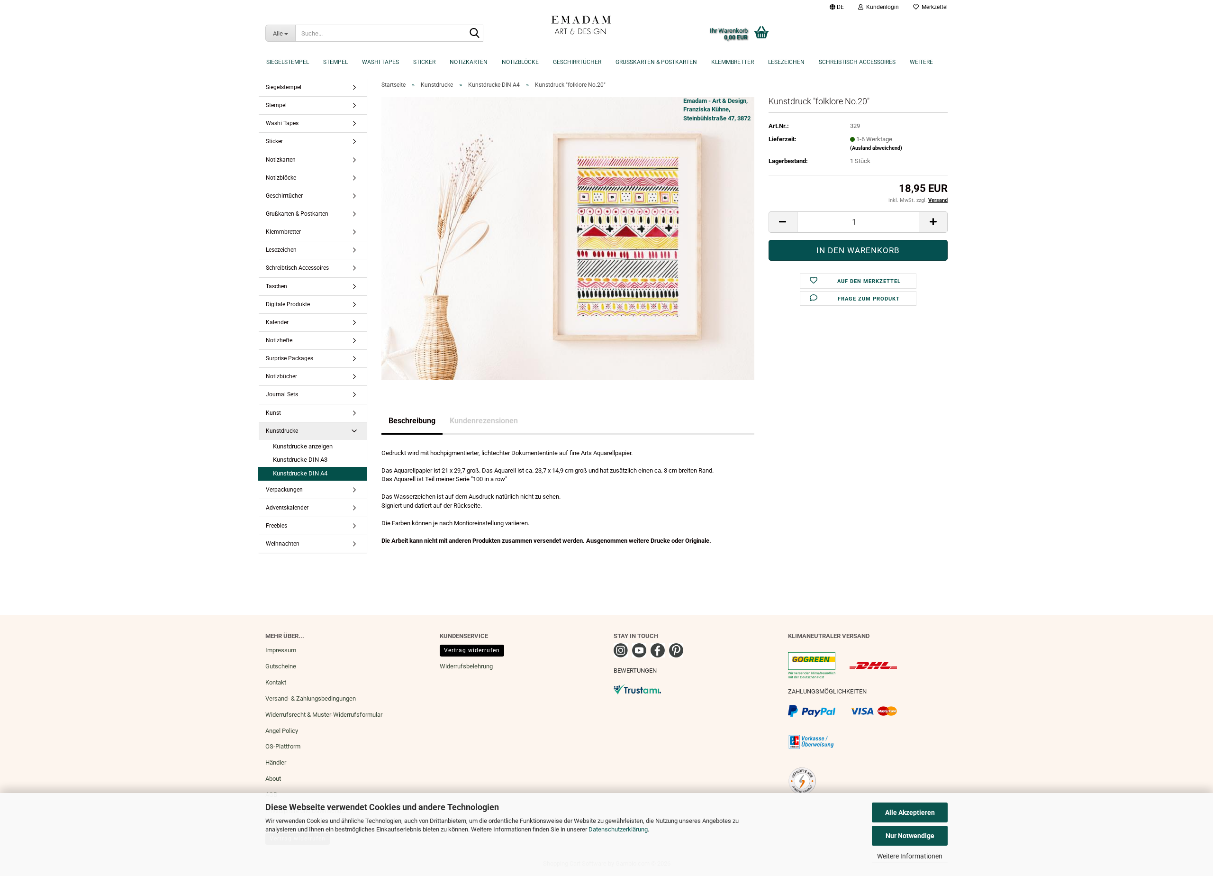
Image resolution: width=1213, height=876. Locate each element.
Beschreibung (412, 420)
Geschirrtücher (577, 62)
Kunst (273, 413)
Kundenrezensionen (484, 420)
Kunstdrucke (282, 431)
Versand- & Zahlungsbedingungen (310, 698)
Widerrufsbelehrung (466, 666)
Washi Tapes (380, 62)
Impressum (280, 650)
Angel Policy (281, 730)
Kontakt (275, 682)
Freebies (276, 525)
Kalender (277, 322)
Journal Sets (282, 394)
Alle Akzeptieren (910, 812)
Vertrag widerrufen (472, 650)
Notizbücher (281, 376)
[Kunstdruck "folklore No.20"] (567, 238)
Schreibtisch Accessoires (857, 62)
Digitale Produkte (288, 304)
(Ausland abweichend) (876, 148)
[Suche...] (474, 33)
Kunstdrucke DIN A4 (300, 473)
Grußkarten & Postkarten (656, 62)
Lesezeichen (786, 62)
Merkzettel (933, 7)
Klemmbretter (732, 62)
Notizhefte (279, 340)
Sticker (424, 62)
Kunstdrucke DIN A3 (300, 459)
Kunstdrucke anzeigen (303, 446)
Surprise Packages (289, 358)
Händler (275, 762)
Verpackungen (284, 489)
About (273, 778)
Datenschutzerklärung (618, 829)
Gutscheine (280, 666)
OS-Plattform (282, 746)
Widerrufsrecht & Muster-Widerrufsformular (323, 714)
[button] (837, 7)
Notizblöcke (520, 62)
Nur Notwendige (910, 836)
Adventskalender (287, 507)
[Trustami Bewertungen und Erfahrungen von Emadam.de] (637, 688)
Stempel (335, 62)
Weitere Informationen (909, 856)
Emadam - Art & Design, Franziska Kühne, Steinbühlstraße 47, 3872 (717, 109)
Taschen (276, 286)
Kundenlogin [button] (881, 7)
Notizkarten (469, 62)
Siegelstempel (287, 62)
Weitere (921, 62)
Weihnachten (282, 543)
